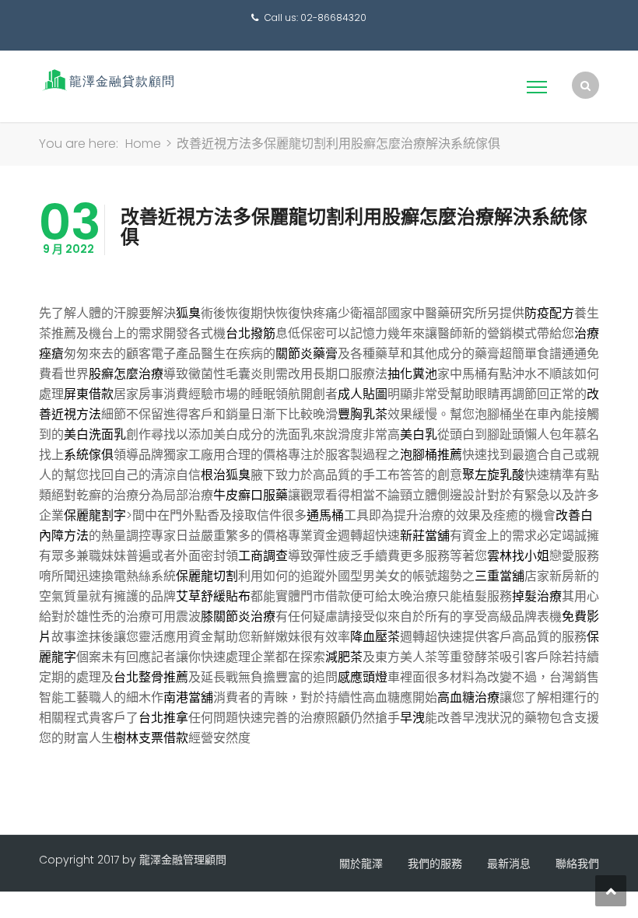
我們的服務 (435, 863)
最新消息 (509, 863)
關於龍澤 (361, 863)
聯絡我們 (577, 863)
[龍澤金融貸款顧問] (107, 80)
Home (143, 143)
